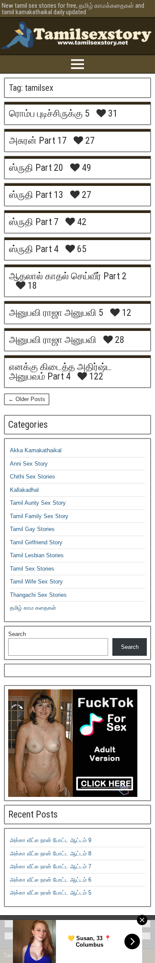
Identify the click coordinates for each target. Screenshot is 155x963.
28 (118, 340)
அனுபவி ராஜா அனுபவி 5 (56, 312)
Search (17, 634)
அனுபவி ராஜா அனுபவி (52, 339)
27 (89, 140)
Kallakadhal (24, 490)
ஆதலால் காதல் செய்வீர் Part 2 (68, 276)
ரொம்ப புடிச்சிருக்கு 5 (49, 113)
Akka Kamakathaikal (36, 450)
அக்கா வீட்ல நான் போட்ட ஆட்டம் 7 (50, 866)
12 (125, 313)
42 (81, 222)
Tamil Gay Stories (32, 529)
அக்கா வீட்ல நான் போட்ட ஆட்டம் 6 (50, 880)
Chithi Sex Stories (32, 476)
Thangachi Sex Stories (38, 595)
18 (31, 285)
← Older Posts (26, 399)
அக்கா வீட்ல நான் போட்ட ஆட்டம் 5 (50, 892)
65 (81, 249)
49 (85, 168)
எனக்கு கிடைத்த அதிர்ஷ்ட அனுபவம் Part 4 (60, 371)
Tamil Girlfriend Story (36, 542)
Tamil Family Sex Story (39, 516)
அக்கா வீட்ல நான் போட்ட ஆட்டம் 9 (50, 840)
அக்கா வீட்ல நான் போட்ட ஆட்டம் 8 (50, 853)
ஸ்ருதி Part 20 (36, 167)
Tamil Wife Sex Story (36, 581)
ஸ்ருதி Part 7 (34, 221)
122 (95, 376)
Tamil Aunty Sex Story (38, 503)
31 (112, 113)
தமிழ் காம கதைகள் (33, 608)
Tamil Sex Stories (32, 568)
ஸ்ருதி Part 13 (36, 194)
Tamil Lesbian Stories (37, 555)
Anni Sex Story (29, 463)
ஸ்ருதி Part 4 (34, 249)
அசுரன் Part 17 (38, 140)
